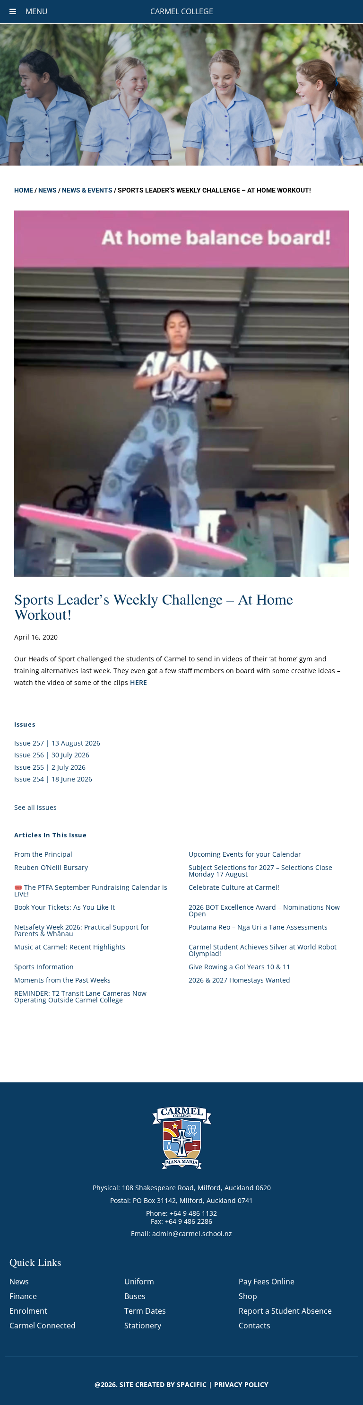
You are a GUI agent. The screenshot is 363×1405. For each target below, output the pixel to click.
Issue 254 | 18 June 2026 (53, 778)
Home (23, 190)
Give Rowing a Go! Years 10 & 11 (239, 966)
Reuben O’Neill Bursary (51, 867)
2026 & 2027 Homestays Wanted (239, 979)
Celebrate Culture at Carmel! (234, 887)
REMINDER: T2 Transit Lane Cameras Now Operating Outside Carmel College (80, 996)
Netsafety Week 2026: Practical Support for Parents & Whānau (81, 930)
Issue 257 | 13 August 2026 (57, 742)
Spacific (192, 1384)
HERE (139, 682)
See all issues (35, 807)
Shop (248, 1296)
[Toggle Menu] (13, 11)
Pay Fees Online (266, 1281)
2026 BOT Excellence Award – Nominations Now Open (264, 910)
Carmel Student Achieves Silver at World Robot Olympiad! (263, 950)
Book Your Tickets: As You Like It (64, 907)
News (47, 190)
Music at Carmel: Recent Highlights (69, 946)
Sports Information (44, 966)
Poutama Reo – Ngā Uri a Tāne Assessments (258, 926)
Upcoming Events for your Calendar (245, 854)
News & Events (87, 190)
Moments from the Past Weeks (62, 979)
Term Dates (145, 1311)
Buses (135, 1296)
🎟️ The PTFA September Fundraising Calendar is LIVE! (90, 890)
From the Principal (43, 854)
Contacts (254, 1325)
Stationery (142, 1325)
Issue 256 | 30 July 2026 (51, 754)
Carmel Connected (42, 1325)
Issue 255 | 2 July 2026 (50, 767)
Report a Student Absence (285, 1311)
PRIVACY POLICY (241, 1384)
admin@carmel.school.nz (192, 1233)
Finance (23, 1296)
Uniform (139, 1281)
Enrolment (28, 1311)
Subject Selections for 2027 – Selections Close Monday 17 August (260, 870)
